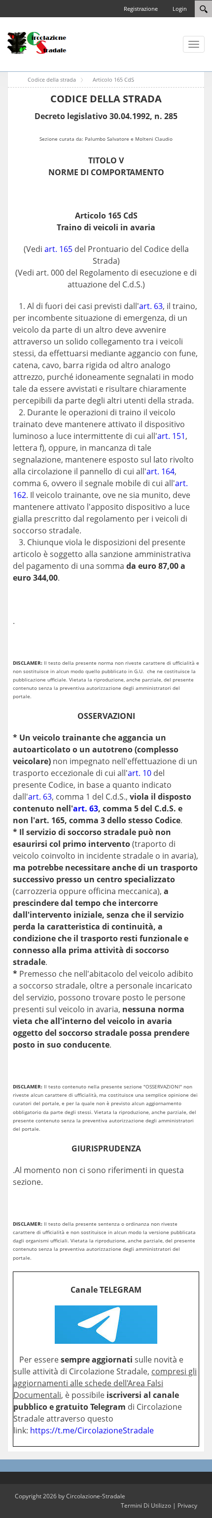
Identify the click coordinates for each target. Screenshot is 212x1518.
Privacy (187, 1505)
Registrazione (141, 8)
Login (180, 8)
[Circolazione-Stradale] (37, 42)
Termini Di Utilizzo (146, 1505)
